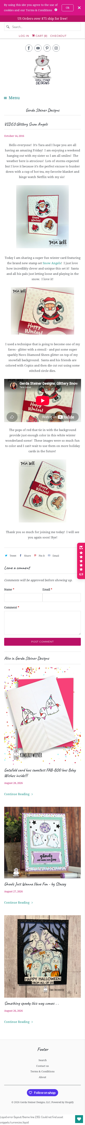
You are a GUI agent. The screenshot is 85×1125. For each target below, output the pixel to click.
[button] (81, 561)
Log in (24, 35)
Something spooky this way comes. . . (31, 1003)
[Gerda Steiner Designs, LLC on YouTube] (38, 48)
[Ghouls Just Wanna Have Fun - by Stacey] (42, 842)
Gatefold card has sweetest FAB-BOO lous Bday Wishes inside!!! (40, 772)
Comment (11, 607)
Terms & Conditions (42, 1071)
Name (9, 589)
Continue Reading (17, 794)
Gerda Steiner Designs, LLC (35, 1102)
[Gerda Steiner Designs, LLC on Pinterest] (47, 48)
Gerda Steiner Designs (42, 110)
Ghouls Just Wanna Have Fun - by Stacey (35, 884)
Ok (67, 7)
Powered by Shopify (62, 1102)
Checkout (58, 35)
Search (43, 1060)
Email (47, 589)
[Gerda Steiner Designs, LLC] (42, 70)
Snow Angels (52, 263)
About (42, 1077)
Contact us (42, 1065)
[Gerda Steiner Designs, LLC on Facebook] (28, 48)
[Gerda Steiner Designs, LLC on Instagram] (56, 48)
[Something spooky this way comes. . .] (42, 956)
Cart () (41, 35)
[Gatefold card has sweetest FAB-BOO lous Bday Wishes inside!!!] (42, 715)
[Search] (8, 27)
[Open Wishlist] (79, 1119)
